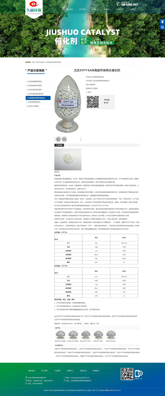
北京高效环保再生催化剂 (53, 62)
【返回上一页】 (95, 323)
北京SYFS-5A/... (111, 341)
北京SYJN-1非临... (73, 341)
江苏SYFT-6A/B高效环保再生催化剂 (65, 349)
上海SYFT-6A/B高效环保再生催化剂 (103, 352)
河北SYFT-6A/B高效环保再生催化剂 (128, 352)
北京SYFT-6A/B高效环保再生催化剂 (67, 356)
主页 (33, 62)
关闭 (86, 323)
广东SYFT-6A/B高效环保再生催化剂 (115, 349)
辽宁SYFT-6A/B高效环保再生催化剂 (116, 356)
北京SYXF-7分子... (86, 341)
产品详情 (59, 145)
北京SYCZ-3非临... (61, 341)
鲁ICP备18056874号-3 (114, 390)
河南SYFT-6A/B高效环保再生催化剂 (79, 352)
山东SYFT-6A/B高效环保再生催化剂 (90, 349)
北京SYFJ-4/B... (98, 341)
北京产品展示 (40, 62)
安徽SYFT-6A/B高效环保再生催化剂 (91, 356)
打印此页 (78, 323)
